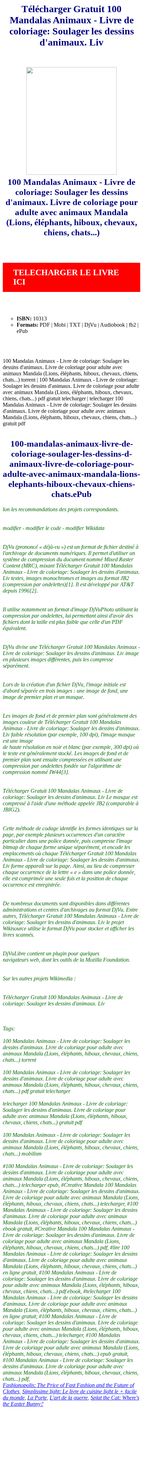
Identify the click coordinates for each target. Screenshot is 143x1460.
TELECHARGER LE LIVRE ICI (66, 277)
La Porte (37, 1398)
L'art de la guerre (69, 1398)
